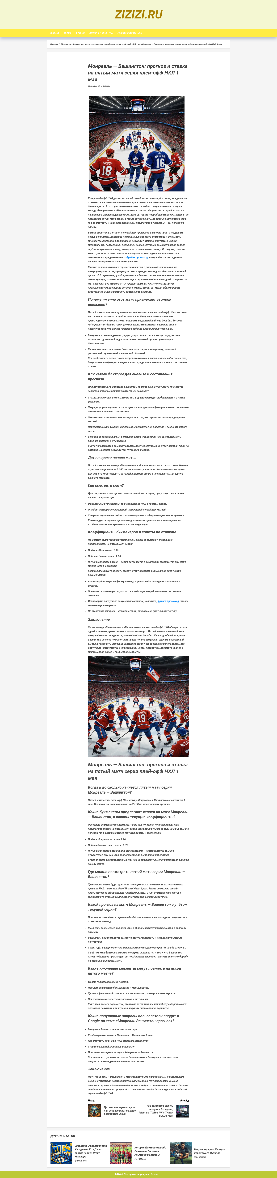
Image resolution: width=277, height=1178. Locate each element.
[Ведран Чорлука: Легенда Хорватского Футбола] (181, 1153)
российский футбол (130, 33)
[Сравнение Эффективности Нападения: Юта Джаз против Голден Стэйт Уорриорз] (61, 1153)
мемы (67, 33)
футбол (80, 33)
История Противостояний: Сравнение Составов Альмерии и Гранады (150, 1151)
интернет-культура (101, 33)
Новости (54, 33)
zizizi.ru (138, 14)
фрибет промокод (137, 257)
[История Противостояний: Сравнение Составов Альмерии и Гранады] (121, 1153)
